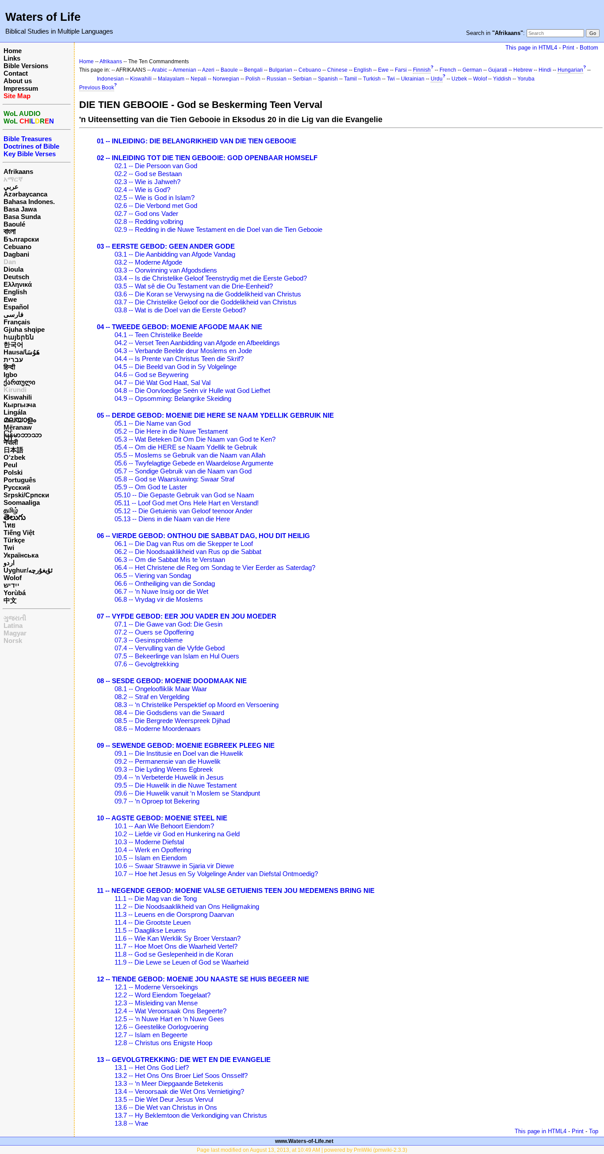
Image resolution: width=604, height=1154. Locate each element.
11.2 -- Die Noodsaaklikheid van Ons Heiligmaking (187, 906)
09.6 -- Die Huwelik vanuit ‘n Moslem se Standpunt (187, 793)
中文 (10, 600)
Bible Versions (26, 65)
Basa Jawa (20, 209)
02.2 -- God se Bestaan (148, 173)
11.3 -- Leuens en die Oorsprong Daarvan (174, 914)
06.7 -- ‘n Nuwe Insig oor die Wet (161, 591)
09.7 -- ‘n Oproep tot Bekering (157, 801)
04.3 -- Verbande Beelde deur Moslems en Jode (183, 350)
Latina (13, 625)
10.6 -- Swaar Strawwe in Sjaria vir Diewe (174, 865)
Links (12, 58)
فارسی (13, 314)
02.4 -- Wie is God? (142, 189)
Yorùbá (15, 592)
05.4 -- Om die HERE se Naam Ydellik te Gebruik (186, 447)
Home (13, 50)
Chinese (337, 70)
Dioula (13, 269)
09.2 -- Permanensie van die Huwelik (168, 761)
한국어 (13, 344)
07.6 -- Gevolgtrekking (147, 664)
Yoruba (526, 79)
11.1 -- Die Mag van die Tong (156, 898)
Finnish (422, 70)
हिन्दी (9, 367)
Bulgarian (280, 70)
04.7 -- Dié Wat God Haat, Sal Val (162, 382)
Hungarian (570, 70)
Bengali (253, 70)
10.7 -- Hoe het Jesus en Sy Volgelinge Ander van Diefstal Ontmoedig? (216, 873)
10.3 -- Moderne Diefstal (149, 842)
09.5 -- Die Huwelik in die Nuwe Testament (176, 785)
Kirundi (15, 389)
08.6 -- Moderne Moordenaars (158, 728)
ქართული (19, 382)
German (472, 70)
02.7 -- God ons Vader (146, 213)
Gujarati (497, 70)
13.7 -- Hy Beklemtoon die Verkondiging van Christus (191, 1115)
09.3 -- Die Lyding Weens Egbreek (164, 769)
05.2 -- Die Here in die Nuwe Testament (171, 431)
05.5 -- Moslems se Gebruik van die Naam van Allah (190, 455)
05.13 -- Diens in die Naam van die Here (172, 519)
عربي (11, 186)
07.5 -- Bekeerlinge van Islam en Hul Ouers (177, 656)
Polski (13, 472)
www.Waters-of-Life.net (304, 1141)
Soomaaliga (22, 502)
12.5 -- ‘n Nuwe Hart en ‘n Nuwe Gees (169, 1019)
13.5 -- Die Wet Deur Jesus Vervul (164, 1099)
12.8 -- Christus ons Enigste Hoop (163, 1042)
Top (593, 1131)
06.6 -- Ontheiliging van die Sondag (165, 583)
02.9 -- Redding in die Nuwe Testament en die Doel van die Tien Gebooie (218, 229)
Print (568, 47)
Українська (21, 555)
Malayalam (171, 79)
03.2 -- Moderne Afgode (148, 262)
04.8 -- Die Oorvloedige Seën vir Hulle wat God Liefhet (192, 390)
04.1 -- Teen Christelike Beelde (159, 335)
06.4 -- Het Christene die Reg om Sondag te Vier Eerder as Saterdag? (215, 567)
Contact (16, 73)
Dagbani (16, 254)
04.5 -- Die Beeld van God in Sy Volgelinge (176, 366)
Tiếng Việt (19, 532)
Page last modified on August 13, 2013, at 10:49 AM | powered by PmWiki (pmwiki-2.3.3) (302, 1150)
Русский (17, 487)
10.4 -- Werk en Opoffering (153, 850)
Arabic (159, 70)
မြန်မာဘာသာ (23, 435)
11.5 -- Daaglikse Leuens (150, 930)
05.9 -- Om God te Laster (151, 487)
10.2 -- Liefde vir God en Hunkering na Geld (177, 834)
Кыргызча (20, 404)
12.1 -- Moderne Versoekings (156, 987)
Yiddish (502, 79)
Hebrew (522, 70)
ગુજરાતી (15, 618)
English (15, 292)
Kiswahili (18, 397)
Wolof (13, 577)
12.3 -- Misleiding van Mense (156, 1003)
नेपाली (11, 442)
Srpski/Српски (26, 495)
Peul (10, 465)
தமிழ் (11, 510)
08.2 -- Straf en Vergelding (152, 696)
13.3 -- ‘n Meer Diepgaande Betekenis (169, 1083)
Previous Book (96, 88)
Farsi (401, 70)
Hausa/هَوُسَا (22, 352)
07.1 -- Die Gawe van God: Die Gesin (168, 624)
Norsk (13, 640)
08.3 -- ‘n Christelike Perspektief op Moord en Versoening (197, 704)
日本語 (13, 450)
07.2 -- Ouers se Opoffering (154, 632)
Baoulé (14, 224)
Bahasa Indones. (29, 201)
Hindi (545, 70)
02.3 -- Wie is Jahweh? (147, 181)
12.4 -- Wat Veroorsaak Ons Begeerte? (170, 1011)
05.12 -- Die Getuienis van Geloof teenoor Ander (183, 511)
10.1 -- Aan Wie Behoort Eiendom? (164, 826)
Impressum (21, 88)
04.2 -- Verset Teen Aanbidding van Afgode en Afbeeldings (197, 342)
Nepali (198, 79)
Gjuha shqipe (24, 329)
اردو (9, 562)
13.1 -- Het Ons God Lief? (152, 1067)
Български (21, 239)
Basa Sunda (22, 216)
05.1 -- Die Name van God (153, 423)
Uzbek (459, 79)
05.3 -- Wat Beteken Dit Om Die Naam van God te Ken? (195, 439)
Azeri (208, 70)
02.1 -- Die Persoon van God (156, 165)
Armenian (184, 70)
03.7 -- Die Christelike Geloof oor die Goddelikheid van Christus (206, 302)
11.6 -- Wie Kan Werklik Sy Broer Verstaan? (178, 938)
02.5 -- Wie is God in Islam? (155, 197)
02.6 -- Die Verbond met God (156, 205)
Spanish (328, 79)
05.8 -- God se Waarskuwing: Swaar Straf (174, 479)
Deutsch (16, 277)
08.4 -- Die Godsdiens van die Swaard (169, 712)
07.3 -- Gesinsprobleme (149, 640)
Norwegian (226, 79)
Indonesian (110, 79)
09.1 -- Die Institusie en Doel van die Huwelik (179, 753)
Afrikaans (18, 171)
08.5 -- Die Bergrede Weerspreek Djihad (172, 720)
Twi (9, 547)
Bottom (589, 47)
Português (20, 480)
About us (18, 81)
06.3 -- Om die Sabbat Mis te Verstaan (170, 559)
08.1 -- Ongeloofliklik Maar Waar (161, 688)
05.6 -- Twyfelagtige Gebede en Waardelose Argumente (194, 463)
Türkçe (14, 540)
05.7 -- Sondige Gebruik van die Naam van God (183, 471)
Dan (10, 261)
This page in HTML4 (531, 47)
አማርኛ (13, 179)
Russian (277, 79)
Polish (252, 79)
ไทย (9, 525)
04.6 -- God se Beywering (151, 374)
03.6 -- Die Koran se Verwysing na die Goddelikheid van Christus (208, 294)
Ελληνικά (18, 284)
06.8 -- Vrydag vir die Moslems (159, 599)
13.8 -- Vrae (131, 1123)
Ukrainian (412, 79)
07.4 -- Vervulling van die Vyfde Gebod (170, 648)
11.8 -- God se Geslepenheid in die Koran (174, 954)
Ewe (10, 299)
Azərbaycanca (25, 194)
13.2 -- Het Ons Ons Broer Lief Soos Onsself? (181, 1075)
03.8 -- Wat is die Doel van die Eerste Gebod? (180, 310)
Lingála (15, 412)
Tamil (350, 79)
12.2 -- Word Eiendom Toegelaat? (162, 995)
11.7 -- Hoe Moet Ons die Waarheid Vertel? (176, 946)
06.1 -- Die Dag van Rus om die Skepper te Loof (184, 543)
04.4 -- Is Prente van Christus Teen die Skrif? (179, 358)
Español (16, 307)
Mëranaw (18, 427)
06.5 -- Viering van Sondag (153, 575)
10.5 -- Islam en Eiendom (151, 858)
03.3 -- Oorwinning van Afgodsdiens (166, 270)
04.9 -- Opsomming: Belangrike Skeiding (173, 398)
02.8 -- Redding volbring (149, 221)
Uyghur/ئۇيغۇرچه (28, 570)
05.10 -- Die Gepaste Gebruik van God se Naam (184, 495)
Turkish (372, 79)
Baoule (229, 70)
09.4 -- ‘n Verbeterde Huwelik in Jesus (169, 777)
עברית (13, 359)
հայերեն (19, 337)
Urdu (437, 79)
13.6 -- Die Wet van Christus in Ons (166, 1107)
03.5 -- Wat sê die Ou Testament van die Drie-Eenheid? (194, 286)
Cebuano (17, 246)
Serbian (302, 79)
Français (17, 322)
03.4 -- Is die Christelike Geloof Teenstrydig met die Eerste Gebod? (211, 278)
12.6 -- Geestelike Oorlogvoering (161, 1027)
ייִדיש (11, 585)
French (448, 70)
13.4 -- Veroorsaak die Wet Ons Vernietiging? (179, 1091)
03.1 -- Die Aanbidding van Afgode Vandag (175, 254)
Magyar (15, 633)
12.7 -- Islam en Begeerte (151, 1035)
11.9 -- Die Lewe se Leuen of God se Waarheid (181, 962)
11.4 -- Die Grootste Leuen (153, 922)
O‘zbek (14, 457)
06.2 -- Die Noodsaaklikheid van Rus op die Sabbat (188, 551)
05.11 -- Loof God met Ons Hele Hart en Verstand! (187, 503)
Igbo (10, 374)
